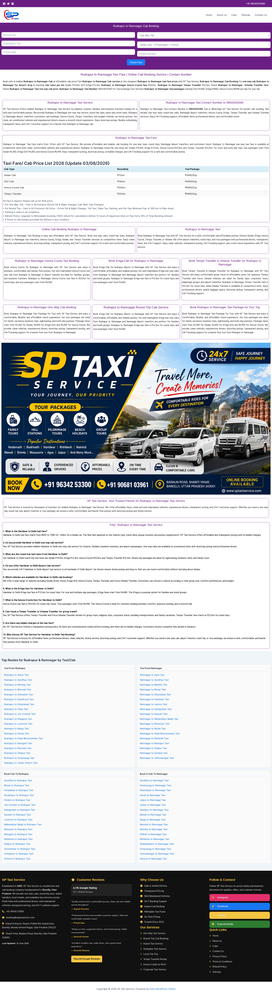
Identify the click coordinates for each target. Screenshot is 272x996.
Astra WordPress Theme (162, 988)
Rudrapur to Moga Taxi (16, 728)
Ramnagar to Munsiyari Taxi (155, 723)
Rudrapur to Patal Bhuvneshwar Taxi (23, 738)
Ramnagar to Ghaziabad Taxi (155, 694)
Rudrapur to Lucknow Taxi (18, 723)
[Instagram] (12, 3)
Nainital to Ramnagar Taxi (153, 829)
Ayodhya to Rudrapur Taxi (18, 780)
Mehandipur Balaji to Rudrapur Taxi (23, 824)
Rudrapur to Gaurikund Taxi (19, 699)
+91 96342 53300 (15, 911)
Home (209, 14)
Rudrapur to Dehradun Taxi (18, 694)
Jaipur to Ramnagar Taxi (153, 800)
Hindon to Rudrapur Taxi (17, 800)
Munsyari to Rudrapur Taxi (18, 829)
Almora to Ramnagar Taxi (153, 858)
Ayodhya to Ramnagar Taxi (154, 780)
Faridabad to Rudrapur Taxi (18, 790)
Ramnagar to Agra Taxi (152, 674)
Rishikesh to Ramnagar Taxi (154, 839)
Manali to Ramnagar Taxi (153, 814)
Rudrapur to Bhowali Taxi (17, 689)
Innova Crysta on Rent (154, 964)
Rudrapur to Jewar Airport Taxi (21, 762)
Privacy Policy (219, 956)
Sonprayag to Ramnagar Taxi (155, 848)
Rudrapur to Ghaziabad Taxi (19, 704)
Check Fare (136, 62)
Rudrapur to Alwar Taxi (16, 674)
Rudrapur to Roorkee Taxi (18, 748)
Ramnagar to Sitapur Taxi (153, 748)
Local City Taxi (150, 954)
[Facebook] (4, 3)
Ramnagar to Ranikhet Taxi (154, 738)
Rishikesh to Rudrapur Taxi (18, 839)
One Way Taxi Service (154, 933)
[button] (255, 3)
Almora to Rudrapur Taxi (17, 858)
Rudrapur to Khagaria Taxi (18, 718)
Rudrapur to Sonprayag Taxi (19, 758)
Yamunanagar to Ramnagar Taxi (157, 853)
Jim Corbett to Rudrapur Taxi (20, 804)
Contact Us (261, 14)
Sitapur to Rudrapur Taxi (17, 843)
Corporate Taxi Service (154, 969)
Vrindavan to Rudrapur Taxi (18, 853)
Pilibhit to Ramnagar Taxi (153, 834)
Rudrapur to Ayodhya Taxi (18, 679)
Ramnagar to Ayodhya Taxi (154, 679)
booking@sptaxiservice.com (20, 917)
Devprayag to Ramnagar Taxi (155, 785)
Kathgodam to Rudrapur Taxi (19, 809)
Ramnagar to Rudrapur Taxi (154, 743)
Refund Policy (219, 966)
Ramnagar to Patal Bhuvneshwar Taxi (160, 733)
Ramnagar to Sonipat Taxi (154, 753)
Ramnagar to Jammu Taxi (153, 704)
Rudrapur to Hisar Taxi (16, 709)
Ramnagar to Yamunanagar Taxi (157, 758)
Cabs (234, 14)
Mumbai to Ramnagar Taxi (154, 824)
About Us (222, 14)
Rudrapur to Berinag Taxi (17, 684)
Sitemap (245, 14)
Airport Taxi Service (153, 943)
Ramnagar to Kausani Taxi (154, 713)
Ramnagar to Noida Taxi (153, 728)
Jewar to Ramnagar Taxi (153, 804)
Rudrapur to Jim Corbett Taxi (20, 713)
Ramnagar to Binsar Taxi (153, 689)
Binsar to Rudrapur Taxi (16, 785)
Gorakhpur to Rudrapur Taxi (19, 795)
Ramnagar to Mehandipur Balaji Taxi (159, 718)
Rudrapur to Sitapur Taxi (17, 753)
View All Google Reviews (87, 959)
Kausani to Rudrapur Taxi (17, 814)
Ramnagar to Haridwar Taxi (154, 699)
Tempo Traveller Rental (155, 959)
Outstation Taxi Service (154, 949)
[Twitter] (8, 3)
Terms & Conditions (222, 961)
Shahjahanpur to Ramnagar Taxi (157, 843)
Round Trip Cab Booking (155, 938)
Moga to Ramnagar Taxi (152, 819)
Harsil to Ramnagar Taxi (152, 795)
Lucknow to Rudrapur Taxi (18, 819)
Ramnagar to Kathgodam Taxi (156, 709)
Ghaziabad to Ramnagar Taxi (155, 790)
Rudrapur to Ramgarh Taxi (18, 743)
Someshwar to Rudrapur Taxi (19, 848)
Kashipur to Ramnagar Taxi (154, 809)
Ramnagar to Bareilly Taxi (153, 684)
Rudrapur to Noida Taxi (16, 733)
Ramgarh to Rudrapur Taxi (18, 834)
